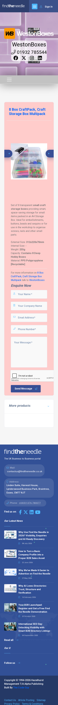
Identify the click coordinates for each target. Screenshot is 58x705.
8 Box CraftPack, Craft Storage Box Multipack (27, 276)
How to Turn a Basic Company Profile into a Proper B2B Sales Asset (31, 555)
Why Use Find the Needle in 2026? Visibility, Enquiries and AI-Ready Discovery (33, 535)
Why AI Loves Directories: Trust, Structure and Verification (32, 589)
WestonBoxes (29, 44)
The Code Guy (21, 687)
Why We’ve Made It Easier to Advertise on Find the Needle (34, 572)
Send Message (23, 388)
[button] (50, 153)
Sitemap (41, 700)
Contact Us (10, 700)
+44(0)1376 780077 (30, 503)
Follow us (10, 662)
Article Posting (26, 700)
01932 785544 (31, 52)
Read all (9, 640)
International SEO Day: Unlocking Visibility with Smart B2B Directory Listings (34, 627)
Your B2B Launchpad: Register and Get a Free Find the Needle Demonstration (34, 608)
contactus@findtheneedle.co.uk (24, 471)
